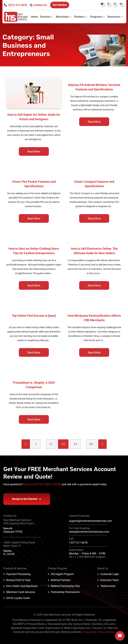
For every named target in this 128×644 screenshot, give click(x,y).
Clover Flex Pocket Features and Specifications (34, 184)
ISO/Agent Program (62, 574)
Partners (79, 16)
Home (34, 16)
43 (91, 444)
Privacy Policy (89, 632)
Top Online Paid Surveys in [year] (34, 315)
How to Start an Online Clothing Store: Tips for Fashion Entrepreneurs (33, 251)
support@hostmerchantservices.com (90, 520)
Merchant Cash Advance (20, 592)
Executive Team (109, 580)
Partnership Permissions (65, 592)
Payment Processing (18, 574)
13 (75, 444)
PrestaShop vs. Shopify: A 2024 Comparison (34, 385)
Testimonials (108, 586)
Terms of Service (106, 632)
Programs (96, 16)
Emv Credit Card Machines (21, 586)
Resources (114, 16)
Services (45, 16)
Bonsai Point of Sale (18, 580)
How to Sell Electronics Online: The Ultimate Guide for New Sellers (94, 251)
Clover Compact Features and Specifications (94, 184)
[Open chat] (120, 636)
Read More (34, 151)
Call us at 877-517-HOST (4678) (43, 484)
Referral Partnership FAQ (65, 586)
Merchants (62, 16)
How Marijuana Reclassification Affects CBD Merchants (94, 318)
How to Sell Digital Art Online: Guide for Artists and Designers (34, 117)
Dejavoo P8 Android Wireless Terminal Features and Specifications (94, 87)
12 (63, 444)
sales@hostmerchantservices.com (89, 531)
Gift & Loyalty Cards (18, 598)
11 (51, 444)
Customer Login (109, 574)
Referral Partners (60, 580)
